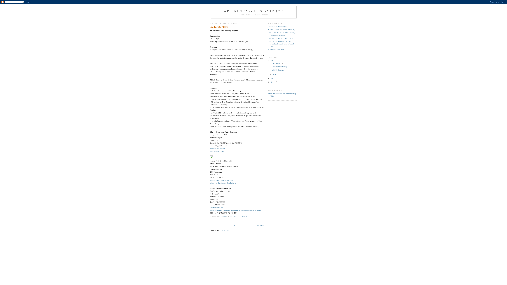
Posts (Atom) (224, 230)
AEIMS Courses (278, 70)
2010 (273, 82)
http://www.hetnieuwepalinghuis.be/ (223, 183)
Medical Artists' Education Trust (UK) (281, 29)
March (275, 74)
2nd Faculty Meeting (220, 26)
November (277, 63)
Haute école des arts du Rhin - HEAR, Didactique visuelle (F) (281, 33)
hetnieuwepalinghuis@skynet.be (221, 180)
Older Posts (260, 225)
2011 (273, 78)
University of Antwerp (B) (277, 26)
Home (233, 225)
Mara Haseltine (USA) (276, 49)
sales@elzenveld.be (217, 151)
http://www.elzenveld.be (218, 148)
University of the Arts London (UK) (280, 38)
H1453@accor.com (217, 207)
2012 (273, 60)
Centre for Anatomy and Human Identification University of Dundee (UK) (281, 44)
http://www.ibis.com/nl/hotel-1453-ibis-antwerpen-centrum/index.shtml (235, 210)
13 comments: (244, 216)
